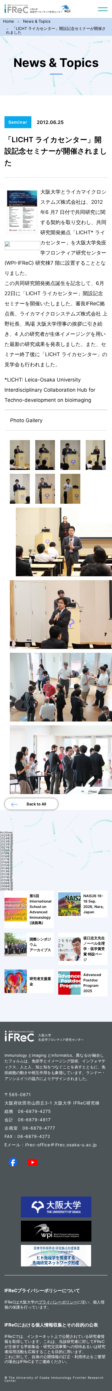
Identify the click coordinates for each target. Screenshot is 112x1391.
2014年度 (6, 868)
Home (8, 21)
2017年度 (6, 859)
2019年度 (6, 853)
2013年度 (6, 871)
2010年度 (6, 880)
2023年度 (6, 841)
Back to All (36, 804)
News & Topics (36, 21)
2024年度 (6, 838)
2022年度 (6, 844)
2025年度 (6, 835)
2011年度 (6, 877)
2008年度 (6, 886)
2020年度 (6, 850)
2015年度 (6, 865)
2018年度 (6, 856)
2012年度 (6, 874)
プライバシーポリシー (58, 1302)
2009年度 (6, 883)
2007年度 (6, 889)
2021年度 (6, 847)
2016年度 (6, 862)
